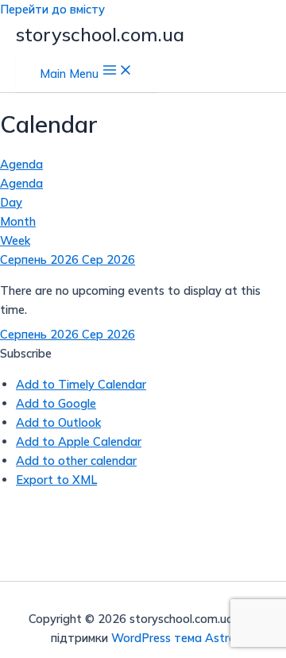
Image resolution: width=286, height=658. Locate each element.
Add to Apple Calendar (78, 441)
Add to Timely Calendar (81, 384)
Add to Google (56, 403)
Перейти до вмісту (52, 9)
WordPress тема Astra (173, 637)
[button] (26, 353)
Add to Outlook (58, 422)
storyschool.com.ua (100, 34)
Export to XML (56, 479)
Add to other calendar (76, 460)
